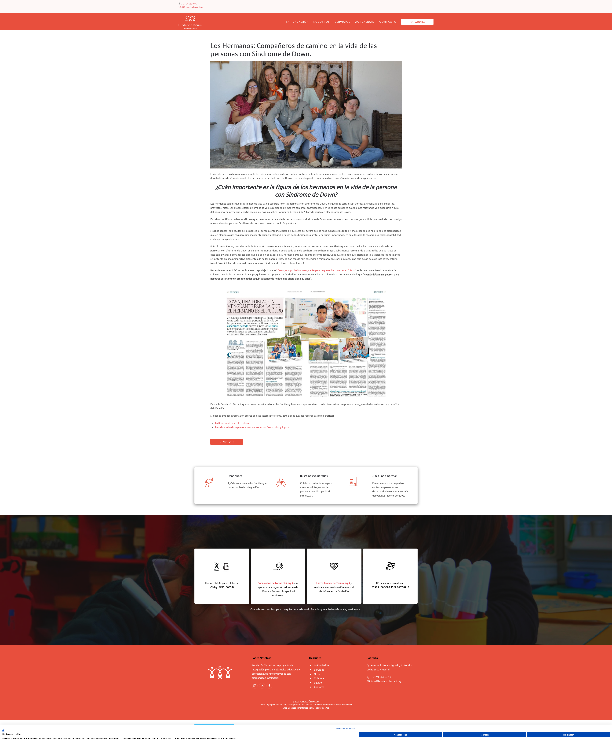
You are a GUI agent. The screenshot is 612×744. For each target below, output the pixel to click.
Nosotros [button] (321, 22)
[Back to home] (190, 22)
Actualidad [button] (365, 22)
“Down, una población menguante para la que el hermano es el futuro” (316, 270)
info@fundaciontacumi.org (190, 7)
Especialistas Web (320, 707)
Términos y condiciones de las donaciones (333, 704)
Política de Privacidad (282, 704)
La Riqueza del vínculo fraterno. (233, 422)
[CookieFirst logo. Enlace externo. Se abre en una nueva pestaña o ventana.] (3, 730)
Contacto (388, 22)
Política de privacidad (345, 728)
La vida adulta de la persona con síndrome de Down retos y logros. (252, 427)
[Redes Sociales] (255, 686)
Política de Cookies (303, 704)
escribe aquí (354, 609)
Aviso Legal (265, 704)
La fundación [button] (297, 22)
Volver (229, 441)
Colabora (417, 21)
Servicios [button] (342, 22)
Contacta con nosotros (263, 609)
